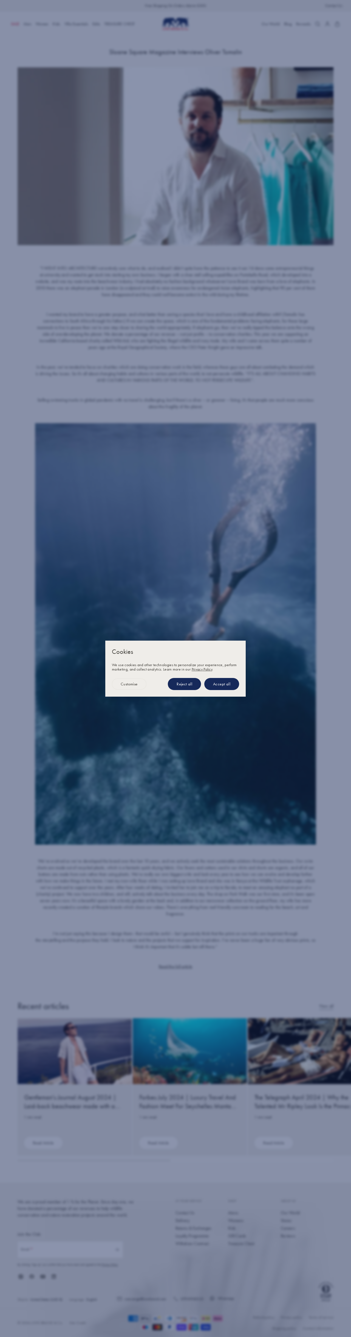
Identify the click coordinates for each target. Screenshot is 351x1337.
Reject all (184, 684)
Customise (129, 684)
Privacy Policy (202, 669)
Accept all (221, 684)
